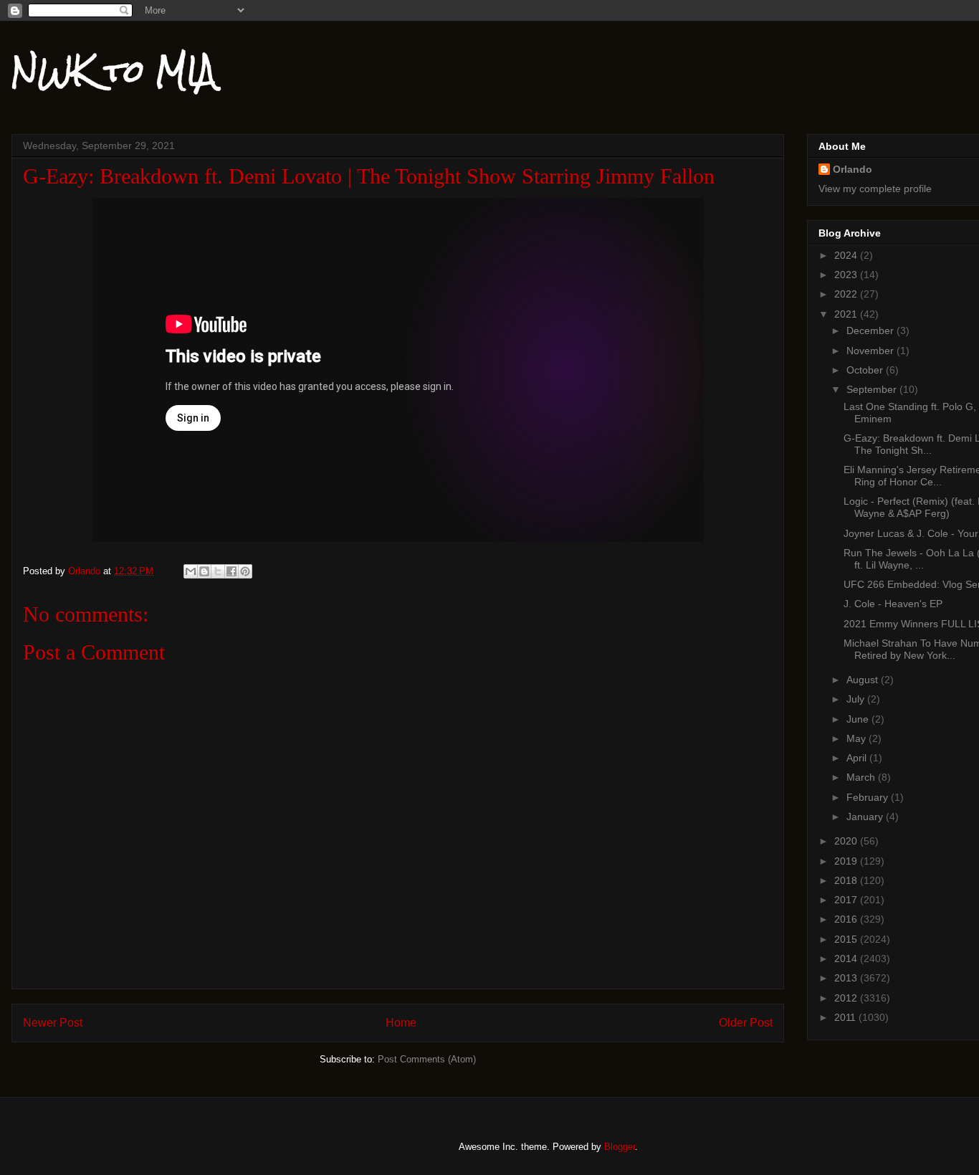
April (857, 757)
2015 (847, 939)
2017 (847, 899)
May (857, 738)
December (871, 330)
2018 (847, 880)
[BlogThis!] (204, 571)
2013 (847, 978)
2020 (847, 841)
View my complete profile (875, 188)
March (862, 777)
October (866, 370)
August (863, 679)
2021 (847, 314)
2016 (847, 919)
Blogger (619, 1146)
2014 (847, 958)
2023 (847, 274)
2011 (846, 1017)
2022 (847, 294)
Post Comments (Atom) (427, 1059)
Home (401, 1023)
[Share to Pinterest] (245, 571)
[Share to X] (218, 571)
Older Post (746, 1023)
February (868, 797)
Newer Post (52, 1023)
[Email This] (190, 571)
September (872, 389)
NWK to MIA (113, 71)
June (858, 719)
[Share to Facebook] (231, 571)
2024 (847, 255)
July (856, 699)
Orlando (852, 169)
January (866, 816)
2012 (847, 998)
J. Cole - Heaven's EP (893, 603)
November (871, 350)
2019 (847, 861)
